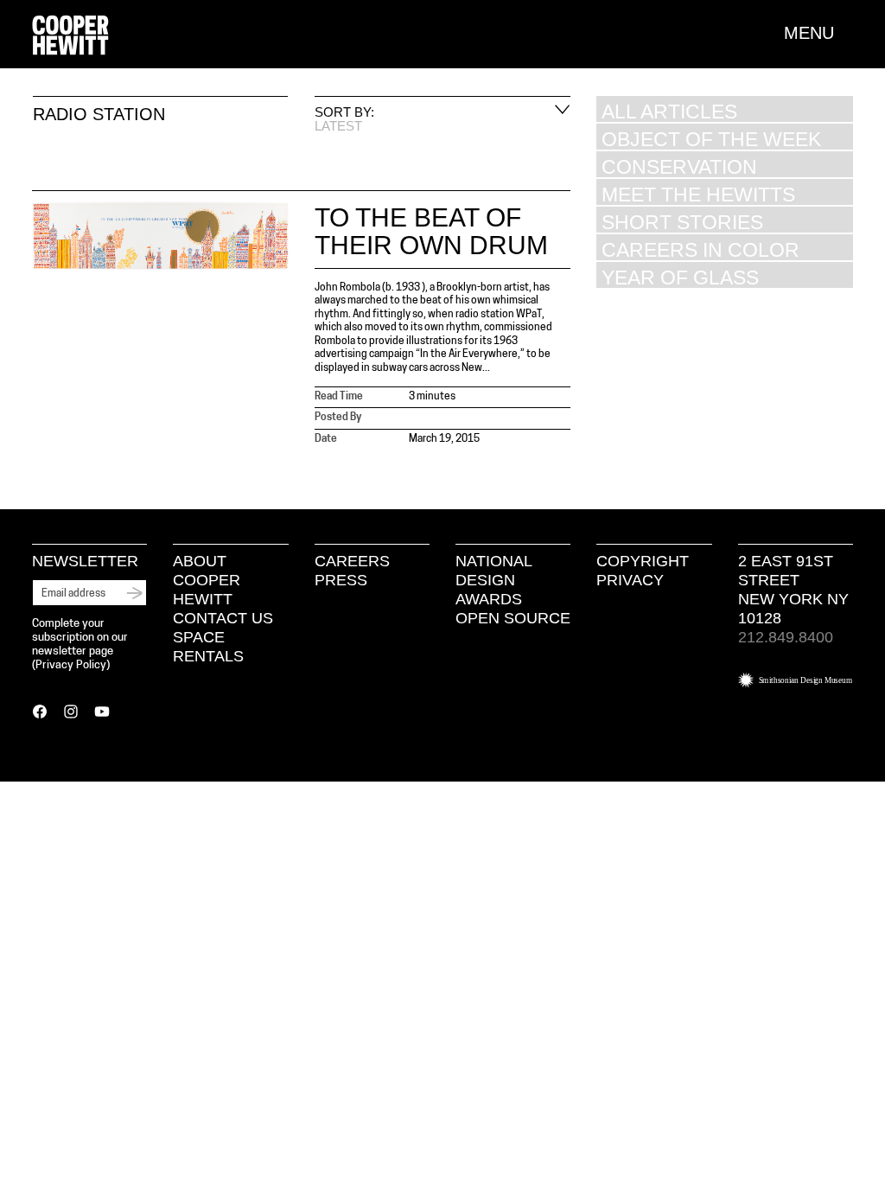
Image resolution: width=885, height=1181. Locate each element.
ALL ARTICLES (669, 111)
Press (341, 580)
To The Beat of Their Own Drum (431, 231)
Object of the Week (711, 139)
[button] (818, 33)
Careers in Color (700, 249)
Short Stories (682, 222)
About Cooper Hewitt (206, 580)
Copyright (642, 561)
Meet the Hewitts (698, 194)
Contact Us (223, 618)
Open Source (512, 618)
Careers (352, 561)
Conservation (679, 166)
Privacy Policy (70, 665)
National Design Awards (493, 580)
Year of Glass (680, 277)
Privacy (630, 580)
